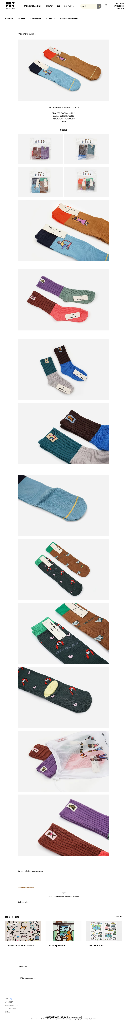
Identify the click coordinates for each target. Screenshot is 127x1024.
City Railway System (69, 18)
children (68, 897)
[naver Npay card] (64, 931)
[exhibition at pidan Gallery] (23, 931)
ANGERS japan (96, 945)
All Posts (9, 18)
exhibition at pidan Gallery (21, 945)
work (50, 897)
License (21, 18)
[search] (99, 6)
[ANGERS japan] (104, 931)
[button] (118, 18)
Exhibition (50, 18)
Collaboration (35, 18)
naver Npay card (56, 945)
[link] (107, 5)
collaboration (59, 897)
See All (119, 916)
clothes (76, 897)
